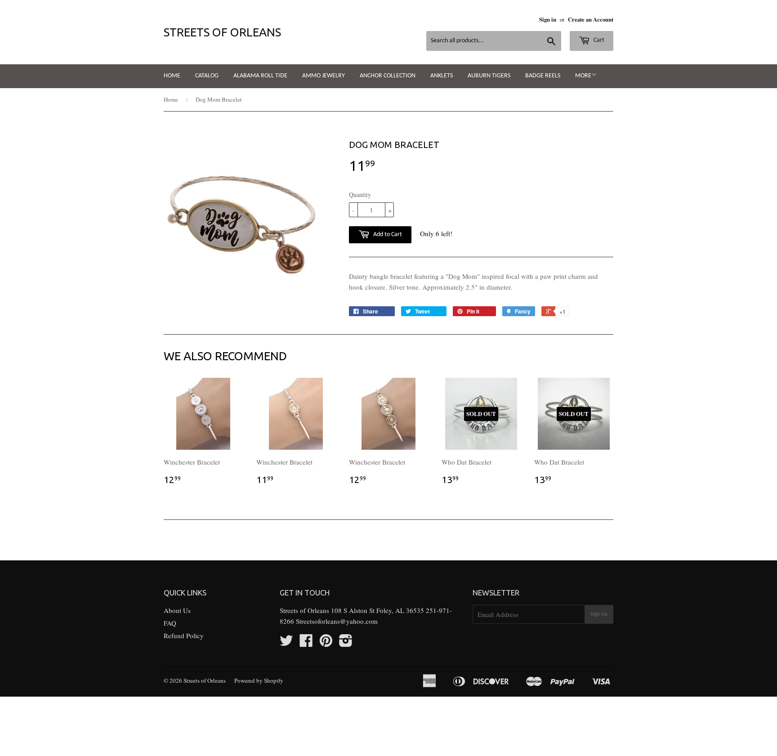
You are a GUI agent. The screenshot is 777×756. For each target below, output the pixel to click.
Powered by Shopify (258, 680)
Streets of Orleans (222, 32)
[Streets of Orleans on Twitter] (286, 643)
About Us (177, 610)
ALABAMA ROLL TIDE (260, 75)
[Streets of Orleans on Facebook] (306, 643)
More (583, 75)
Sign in (547, 19)
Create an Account (590, 19)
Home (172, 75)
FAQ (170, 622)
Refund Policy (184, 635)
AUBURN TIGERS (489, 75)
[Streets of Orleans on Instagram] (346, 643)
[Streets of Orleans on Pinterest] (326, 643)
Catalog (207, 75)
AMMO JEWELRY (323, 75)
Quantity (360, 194)
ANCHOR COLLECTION (387, 75)
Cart (598, 40)
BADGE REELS (542, 75)
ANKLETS (441, 75)
